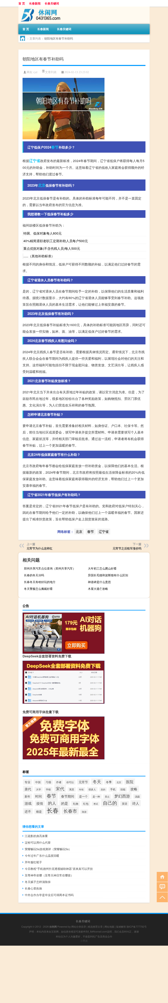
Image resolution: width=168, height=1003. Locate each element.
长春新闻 (35, 3)
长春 (53, 810)
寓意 (71, 789)
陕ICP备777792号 (137, 926)
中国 (38, 782)
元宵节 (83, 782)
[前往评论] (161, 886)
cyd (35, 72)
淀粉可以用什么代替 (38, 842)
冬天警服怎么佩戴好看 (38, 589)
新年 (27, 796)
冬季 (109, 782)
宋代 (60, 788)
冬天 (97, 781)
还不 (28, 811)
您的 (103, 789)
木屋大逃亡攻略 (98, 589)
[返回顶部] (161, 897)
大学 (38, 789)
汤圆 (137, 796)
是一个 (83, 796)
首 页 (21, 3)
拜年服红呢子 (33, 862)
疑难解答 (121, 926)
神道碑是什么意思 (99, 582)
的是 (64, 803)
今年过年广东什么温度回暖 (42, 855)
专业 (27, 782)
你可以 (70, 782)
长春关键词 (52, 3)
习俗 (48, 782)
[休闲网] (39, 8)
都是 (39, 811)
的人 (52, 803)
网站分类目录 (78, 926)
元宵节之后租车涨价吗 (127, 548)
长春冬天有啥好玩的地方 (40, 582)
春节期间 (67, 796)
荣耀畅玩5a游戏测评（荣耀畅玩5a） (48, 849)
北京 (41, 185)
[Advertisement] (84, 974)
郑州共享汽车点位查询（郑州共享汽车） (50, 568)
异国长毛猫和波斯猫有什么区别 (108, 575)
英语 (124, 804)
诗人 (135, 803)
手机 (113, 789)
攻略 (133, 788)
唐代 (28, 788)
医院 (129, 781)
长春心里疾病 (33, 888)
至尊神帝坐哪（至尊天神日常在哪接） (49, 875)
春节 (55, 147)
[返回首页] (161, 876)
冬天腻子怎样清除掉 (38, 882)
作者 (58, 782)
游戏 (28, 803)
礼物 (75, 804)
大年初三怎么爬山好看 (102, 568)
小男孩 (84, 940)
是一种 (96, 796)
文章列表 (35, 38)
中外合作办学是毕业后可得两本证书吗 (49, 895)
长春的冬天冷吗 (34, 575)
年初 (81, 789)
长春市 (70, 811)
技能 (122, 789)
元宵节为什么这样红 (39, 548)
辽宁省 (34, 160)
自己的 (110, 802)
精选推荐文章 (95, 926)
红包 (86, 804)
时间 (38, 796)
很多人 (92, 789)
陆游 (84, 811)
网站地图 (109, 926)
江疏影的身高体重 (36, 836)
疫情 (39, 803)
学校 (48, 789)
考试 (95, 803)
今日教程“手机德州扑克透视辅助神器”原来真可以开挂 (59, 869)
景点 (107, 796)
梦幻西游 (122, 796)
